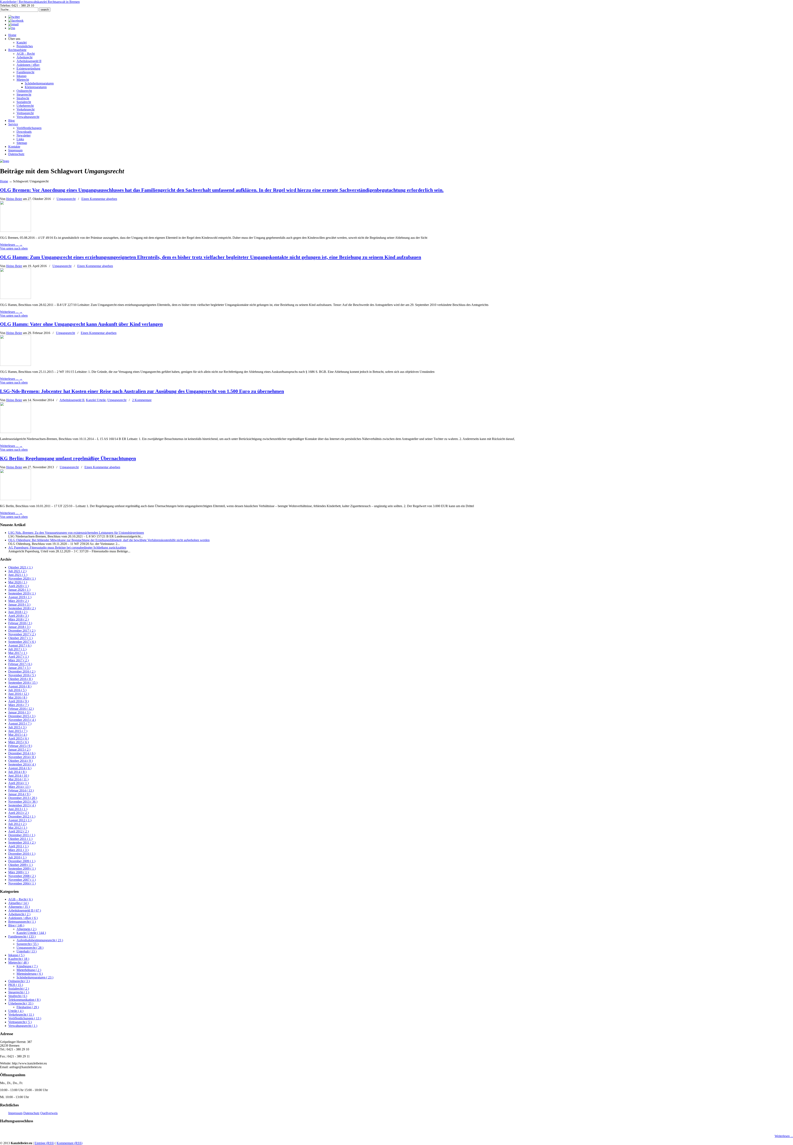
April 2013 (18, 812)
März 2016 (18, 705)
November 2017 (22, 634)
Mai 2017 (17, 653)
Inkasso (16, 955)
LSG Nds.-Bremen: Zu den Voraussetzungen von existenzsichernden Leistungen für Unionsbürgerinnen (76, 532)
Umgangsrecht (66, 199)
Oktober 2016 (20, 679)
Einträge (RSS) (44, 1143)
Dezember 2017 (21, 630)
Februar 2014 (21, 790)
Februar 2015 (20, 746)
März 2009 (18, 872)
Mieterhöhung (29, 970)
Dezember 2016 (21, 671)
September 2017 (22, 641)
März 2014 (19, 786)
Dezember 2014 (21, 753)
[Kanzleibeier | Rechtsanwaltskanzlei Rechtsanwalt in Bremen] (4, 161)
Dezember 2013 (22, 798)
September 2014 (22, 764)
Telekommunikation (24, 999)
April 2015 (18, 738)
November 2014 (22, 757)
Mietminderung (30, 973)
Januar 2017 (19, 667)
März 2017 (18, 660)
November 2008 (22, 876)
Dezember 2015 (21, 716)
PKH (15, 985)
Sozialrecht (18, 988)
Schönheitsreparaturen (35, 977)
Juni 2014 (18, 775)
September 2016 (22, 682)
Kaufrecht (18, 959)
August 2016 (19, 686)
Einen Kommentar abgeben (99, 199)
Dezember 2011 (21, 835)
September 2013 (22, 805)
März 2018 (18, 619)
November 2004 (22, 883)
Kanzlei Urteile (96, 400)
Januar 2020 (19, 589)
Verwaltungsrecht (22, 1025)
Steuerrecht (18, 992)
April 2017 (18, 656)
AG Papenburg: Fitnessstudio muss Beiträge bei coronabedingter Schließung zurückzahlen (67, 547)
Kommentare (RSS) (69, 1143)
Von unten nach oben (14, 248)
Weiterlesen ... (784, 1136)
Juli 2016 (17, 690)
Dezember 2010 (21, 853)
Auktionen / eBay (23, 918)
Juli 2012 (17, 824)
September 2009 (22, 868)
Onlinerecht (19, 981)
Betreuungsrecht (22, 921)
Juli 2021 (17, 571)
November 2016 (22, 675)
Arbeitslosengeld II (71, 400)
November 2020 (22, 578)
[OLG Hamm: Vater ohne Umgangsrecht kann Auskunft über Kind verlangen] (15, 364)
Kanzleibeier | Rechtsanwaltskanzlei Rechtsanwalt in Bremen (40, 2)
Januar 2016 (19, 712)
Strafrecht (17, 996)
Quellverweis (49, 1113)
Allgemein (19, 906)
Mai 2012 (17, 827)
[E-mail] (13, 24)
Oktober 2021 (20, 567)
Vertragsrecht (20, 1022)
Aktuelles (18, 903)
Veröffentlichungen (24, 1018)
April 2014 (18, 783)
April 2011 (18, 846)
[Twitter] (14, 17)
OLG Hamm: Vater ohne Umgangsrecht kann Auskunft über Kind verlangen (81, 324)
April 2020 (18, 586)
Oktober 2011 (20, 839)
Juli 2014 (17, 772)
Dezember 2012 (21, 816)
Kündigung (27, 966)
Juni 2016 (18, 694)
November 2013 (22, 801)
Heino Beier (14, 199)
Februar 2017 (20, 664)
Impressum (15, 1113)
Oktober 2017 (20, 638)
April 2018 (18, 615)
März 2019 (18, 601)
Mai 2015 (17, 734)
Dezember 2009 (21, 861)
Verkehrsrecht (21, 1014)
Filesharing (28, 1007)
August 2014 (19, 768)
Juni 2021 (17, 575)
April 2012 (18, 831)
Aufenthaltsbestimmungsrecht (40, 940)
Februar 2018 (20, 623)
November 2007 (22, 879)
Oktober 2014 (20, 760)
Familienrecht (22, 936)
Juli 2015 (17, 727)
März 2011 (18, 850)
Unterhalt (27, 951)
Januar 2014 (19, 794)
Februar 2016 (21, 708)
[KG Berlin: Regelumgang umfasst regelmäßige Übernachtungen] (15, 499)
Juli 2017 (17, 649)
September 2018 (22, 608)
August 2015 (19, 723)
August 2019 (19, 597)
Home (4, 181)
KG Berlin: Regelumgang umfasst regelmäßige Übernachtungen (68, 458)
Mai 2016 (17, 697)
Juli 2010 (17, 857)
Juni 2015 (17, 731)
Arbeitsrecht (19, 914)
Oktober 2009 (20, 865)
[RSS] (11, 28)
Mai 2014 (18, 779)
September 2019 (22, 593)
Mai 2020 (17, 582)
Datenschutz (31, 1113)
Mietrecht (18, 962)
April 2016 (18, 701)
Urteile (15, 1011)
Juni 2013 (17, 809)
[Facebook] (16, 20)
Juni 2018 (17, 612)
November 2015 (22, 720)
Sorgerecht (27, 944)
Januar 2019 (19, 604)
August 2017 (19, 645)
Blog (16, 925)
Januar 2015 (19, 749)
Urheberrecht (20, 1003)
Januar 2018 (19, 627)
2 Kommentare (142, 400)
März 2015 (18, 742)
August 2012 (19, 820)
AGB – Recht (20, 899)
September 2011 (22, 842)
